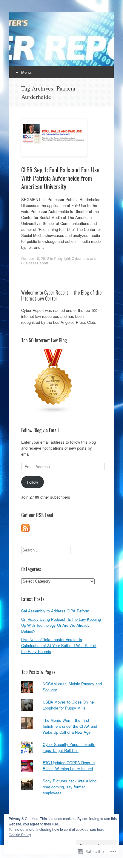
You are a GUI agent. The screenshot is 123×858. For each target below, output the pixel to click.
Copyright (62, 258)
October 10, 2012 (35, 258)
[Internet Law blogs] (53, 412)
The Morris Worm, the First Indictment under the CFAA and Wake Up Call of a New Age (70, 726)
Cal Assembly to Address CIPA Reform (55, 611)
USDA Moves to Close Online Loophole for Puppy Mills (68, 705)
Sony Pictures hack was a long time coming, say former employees (69, 787)
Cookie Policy (20, 834)
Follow (32, 482)
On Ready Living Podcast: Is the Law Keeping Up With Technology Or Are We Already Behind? (61, 625)
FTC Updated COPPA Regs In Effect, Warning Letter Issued (69, 765)
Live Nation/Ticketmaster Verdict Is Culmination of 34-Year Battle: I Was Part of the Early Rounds (58, 645)
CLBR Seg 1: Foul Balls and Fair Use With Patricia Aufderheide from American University (60, 178)
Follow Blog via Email (40, 430)
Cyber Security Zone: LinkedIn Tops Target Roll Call (69, 747)
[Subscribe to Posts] (25, 531)
